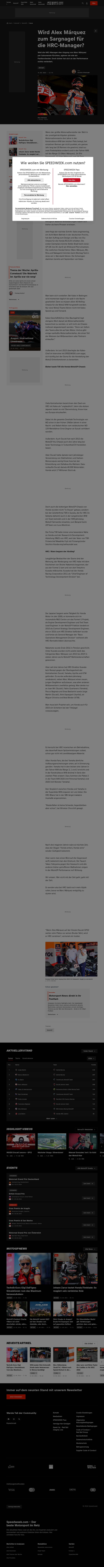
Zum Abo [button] (71, 180)
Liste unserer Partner (72, 212)
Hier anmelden (71, 186)
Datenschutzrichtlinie (49, 218)
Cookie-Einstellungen (76, 218)
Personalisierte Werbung (34, 195)
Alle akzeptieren (34, 180)
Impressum (25, 218)
